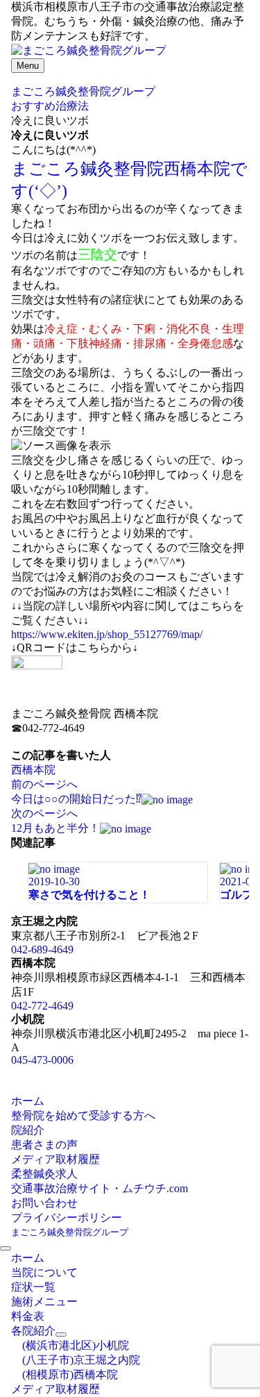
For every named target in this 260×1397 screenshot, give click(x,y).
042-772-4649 (42, 1006)
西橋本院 (33, 770)
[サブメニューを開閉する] (61, 1334)
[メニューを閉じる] (5, 1248)
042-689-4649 (42, 949)
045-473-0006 (42, 1060)
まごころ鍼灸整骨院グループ (69, 1232)
